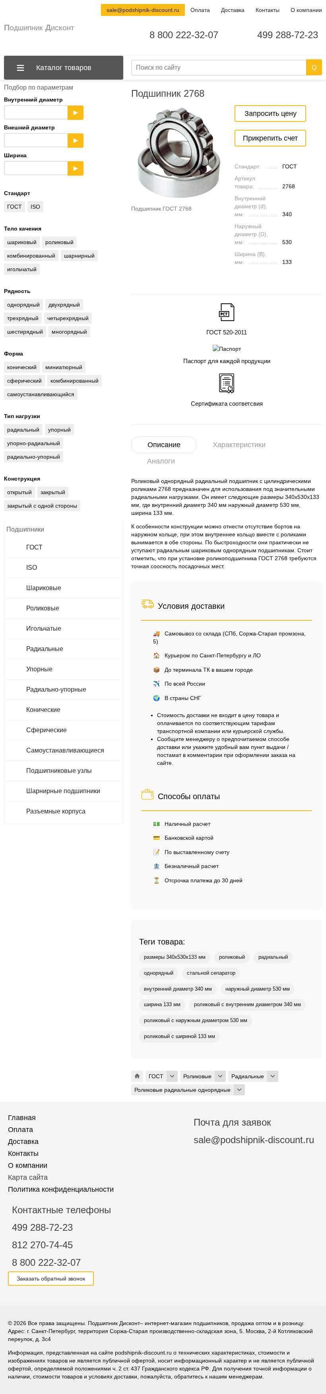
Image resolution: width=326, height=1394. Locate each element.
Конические (43, 709)
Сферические (46, 730)
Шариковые (43, 588)
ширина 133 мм (162, 1004)
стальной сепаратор (211, 973)
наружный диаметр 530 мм (257, 989)
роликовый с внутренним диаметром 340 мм (247, 1004)
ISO (31, 567)
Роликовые (42, 608)
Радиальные (44, 648)
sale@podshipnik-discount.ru (143, 10)
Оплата (200, 10)
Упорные (39, 669)
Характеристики (239, 445)
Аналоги (161, 461)
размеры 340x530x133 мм (175, 957)
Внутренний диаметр (41, 105)
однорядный (158, 973)
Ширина (41, 161)
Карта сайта (28, 1177)
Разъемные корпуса (55, 811)
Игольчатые (43, 628)
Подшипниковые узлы (59, 770)
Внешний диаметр (41, 133)
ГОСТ (34, 547)
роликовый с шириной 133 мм (179, 1036)
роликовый (232, 957)
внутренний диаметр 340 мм (178, 989)
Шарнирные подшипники (63, 791)
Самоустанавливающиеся (65, 750)
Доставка (232, 10)
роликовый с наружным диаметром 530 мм (195, 1020)
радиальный (273, 957)
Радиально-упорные (56, 689)
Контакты (267, 10)
